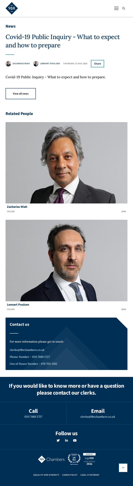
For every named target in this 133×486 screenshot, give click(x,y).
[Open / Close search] (123, 8)
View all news (21, 94)
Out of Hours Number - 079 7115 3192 (33, 363)
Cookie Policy (70, 475)
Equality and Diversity (46, 475)
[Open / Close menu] (116, 8)
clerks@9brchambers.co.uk (27, 350)
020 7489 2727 (33, 416)
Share (97, 64)
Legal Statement (90, 475)
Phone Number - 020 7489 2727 (30, 357)
